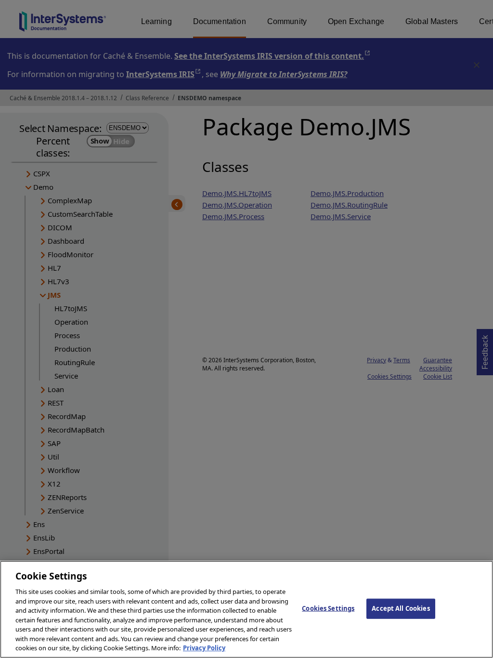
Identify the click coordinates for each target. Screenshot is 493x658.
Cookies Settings (328, 608)
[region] (246, 609)
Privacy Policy (204, 648)
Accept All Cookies (400, 608)
